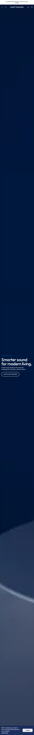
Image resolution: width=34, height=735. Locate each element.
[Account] (28, 7)
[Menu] (2, 7)
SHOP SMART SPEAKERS (10, 374)
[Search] (6, 7)
